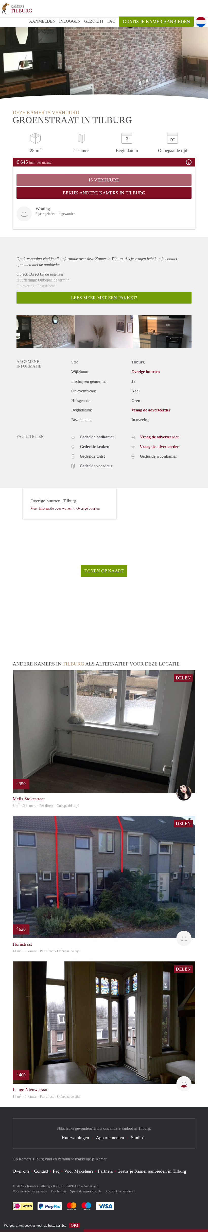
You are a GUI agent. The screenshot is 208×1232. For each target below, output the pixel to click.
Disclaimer (58, 1191)
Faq (56, 1171)
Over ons (21, 1171)
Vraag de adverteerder (150, 410)
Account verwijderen (120, 1191)
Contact (41, 1171)
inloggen (70, 21)
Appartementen (110, 1137)
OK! (74, 1225)
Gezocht (94, 21)
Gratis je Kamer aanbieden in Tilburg (151, 1171)
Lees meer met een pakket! (104, 297)
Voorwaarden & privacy (30, 1191)
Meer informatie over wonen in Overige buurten (65, 508)
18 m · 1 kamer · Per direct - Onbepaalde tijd (46, 1096)
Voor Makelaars (78, 1171)
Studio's (138, 1137)
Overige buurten (145, 372)
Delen (183, 677)
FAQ (111, 21)
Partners (105, 1171)
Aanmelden (42, 21)
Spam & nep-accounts (85, 1191)
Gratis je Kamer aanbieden (156, 21)
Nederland (91, 1186)
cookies (30, 1225)
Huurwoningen (75, 1137)
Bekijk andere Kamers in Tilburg (104, 192)
